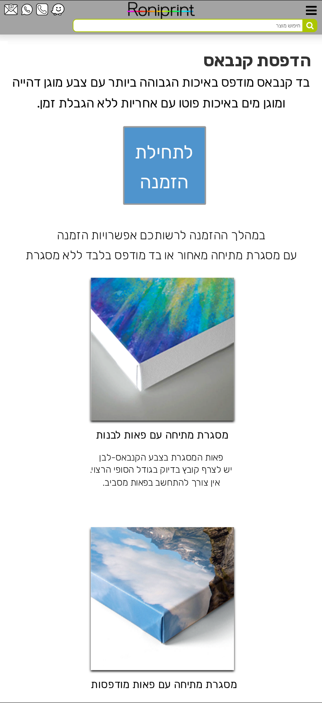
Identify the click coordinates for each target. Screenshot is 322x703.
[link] (4, 52)
